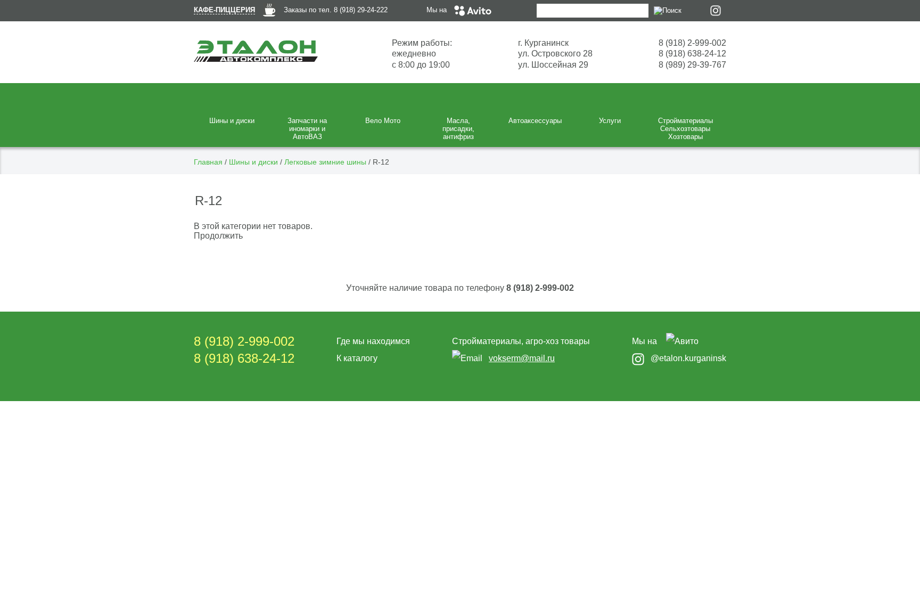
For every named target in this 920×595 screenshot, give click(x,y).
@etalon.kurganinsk (688, 358)
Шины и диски (253, 162)
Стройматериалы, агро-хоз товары (521, 341)
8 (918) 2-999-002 (692, 42)
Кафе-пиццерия (224, 10)
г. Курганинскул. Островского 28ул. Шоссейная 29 (555, 53)
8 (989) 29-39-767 (692, 64)
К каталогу (356, 358)
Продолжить (218, 235)
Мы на (437, 10)
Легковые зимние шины (325, 162)
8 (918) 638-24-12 (692, 53)
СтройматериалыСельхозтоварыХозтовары (685, 129)
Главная (208, 162)
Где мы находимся (373, 341)
